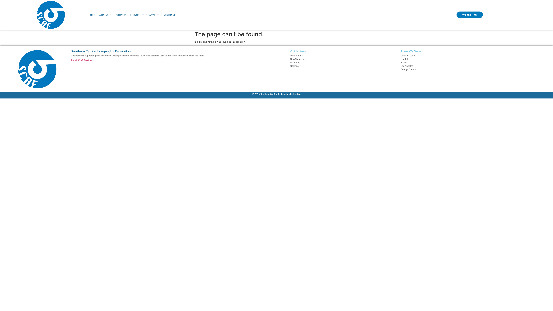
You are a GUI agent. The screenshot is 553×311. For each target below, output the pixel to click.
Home (92, 14)
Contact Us (169, 14)
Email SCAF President (82, 60)
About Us (103, 14)
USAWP (152, 14)
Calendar (121, 14)
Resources (135, 14)
